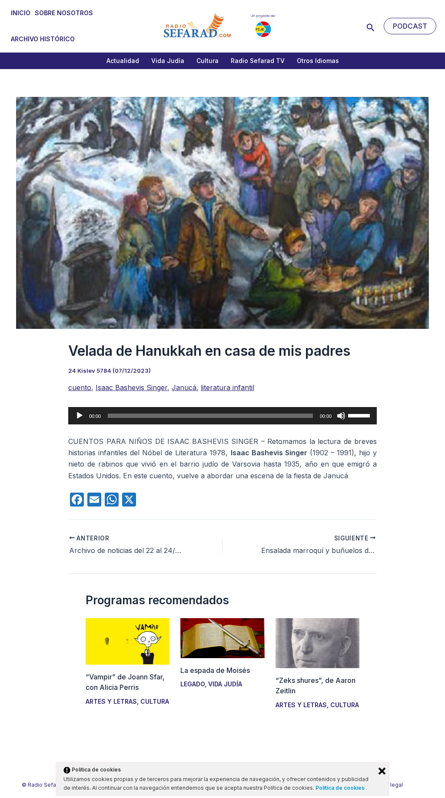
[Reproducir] (79, 415)
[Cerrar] (382, 771)
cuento (79, 387)
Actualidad (122, 60)
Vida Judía (167, 60)
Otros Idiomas (318, 60)
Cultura (207, 60)
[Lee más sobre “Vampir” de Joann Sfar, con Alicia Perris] (127, 640)
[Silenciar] (341, 415)
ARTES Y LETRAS (111, 701)
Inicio (20, 13)
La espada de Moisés (215, 670)
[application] (222, 415)
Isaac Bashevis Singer (131, 387)
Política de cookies (340, 788)
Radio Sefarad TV (258, 60)
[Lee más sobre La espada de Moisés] (222, 637)
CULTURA (154, 701)
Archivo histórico (43, 39)
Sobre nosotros (64, 13)
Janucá (184, 387)
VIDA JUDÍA (225, 684)
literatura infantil (227, 387)
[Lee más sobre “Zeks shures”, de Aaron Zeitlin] (317, 642)
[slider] (360, 415)
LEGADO (192, 684)
